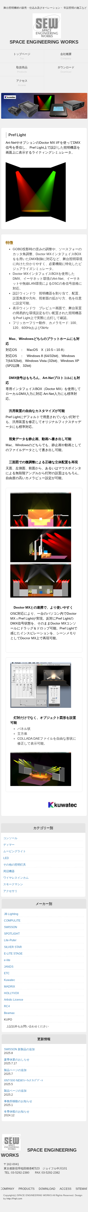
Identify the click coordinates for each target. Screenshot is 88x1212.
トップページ (21, 56)
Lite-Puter (10, 940)
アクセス (21, 82)
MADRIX (9, 986)
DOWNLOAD (47, 1188)
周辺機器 (9, 871)
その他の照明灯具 (14, 864)
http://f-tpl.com (14, 1198)
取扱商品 (21, 69)
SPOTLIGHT (12, 933)
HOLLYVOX (11, 993)
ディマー (9, 844)
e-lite (7, 960)
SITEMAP (82, 1188)
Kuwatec (9, 980)
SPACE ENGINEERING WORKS (44, 41)
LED (6, 858)
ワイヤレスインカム (16, 877)
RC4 (7, 1006)
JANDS (8, 966)
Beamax (9, 1013)
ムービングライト (14, 851)
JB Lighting (11, 914)
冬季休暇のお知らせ (16, 1111)
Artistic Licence (13, 999)
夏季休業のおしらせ (16, 1059)
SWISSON (10, 927)
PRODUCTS (26, 1188)
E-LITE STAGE (13, 953)
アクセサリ (10, 891)
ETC (7, 973)
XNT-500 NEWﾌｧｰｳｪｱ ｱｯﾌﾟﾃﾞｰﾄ (23, 1080)
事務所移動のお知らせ (18, 1101)
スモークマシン (13, 884)
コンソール (10, 838)
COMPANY (7, 1188)
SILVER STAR (13, 947)
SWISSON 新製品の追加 (19, 1049)
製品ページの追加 (15, 1070)
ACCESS (65, 1188)
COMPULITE (12, 920)
